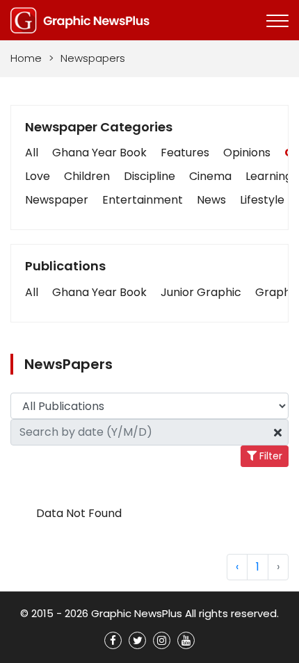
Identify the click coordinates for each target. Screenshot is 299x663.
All (31, 153)
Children (87, 176)
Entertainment (142, 200)
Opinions (246, 153)
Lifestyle (262, 200)
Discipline (149, 176)
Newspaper (56, 200)
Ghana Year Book (99, 153)
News (211, 200)
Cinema (210, 176)
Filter (269, 456)
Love (37, 176)
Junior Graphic (201, 292)
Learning (268, 176)
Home (26, 58)
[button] (31, 292)
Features (185, 153)
